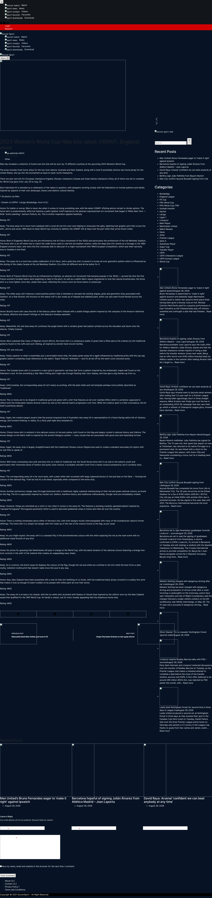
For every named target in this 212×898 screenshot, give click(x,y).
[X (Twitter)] (55, 614)
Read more (180, 362)
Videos (24, 43)
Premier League (167, 238)
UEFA (162, 252)
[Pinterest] (91, 614)
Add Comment (9, 838)
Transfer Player (167, 250)
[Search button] (189, 141)
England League (167, 196)
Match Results (166, 229)
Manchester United (168, 226)
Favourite (25, 46)
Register (9, 29)
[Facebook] (18, 614)
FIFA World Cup (167, 202)
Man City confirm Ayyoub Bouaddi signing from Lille (184, 179)
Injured (163, 211)
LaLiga (163, 214)
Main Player (165, 223)
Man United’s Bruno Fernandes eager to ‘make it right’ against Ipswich (33, 800)
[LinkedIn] (128, 614)
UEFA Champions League (171, 255)
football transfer (167, 208)
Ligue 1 (163, 217)
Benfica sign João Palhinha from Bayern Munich (182, 176)
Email (76, 828)
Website (148, 828)
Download (29, 49)
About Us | (10, 881)
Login (7, 26)
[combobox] (171, 143)
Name (5, 828)
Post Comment (8, 875)
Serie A (163, 241)
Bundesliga (165, 193)
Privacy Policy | (12, 886)
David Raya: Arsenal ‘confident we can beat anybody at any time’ (174, 800)
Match (24, 37)
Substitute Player (167, 244)
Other (7, 159)
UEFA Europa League (169, 258)
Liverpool (164, 220)
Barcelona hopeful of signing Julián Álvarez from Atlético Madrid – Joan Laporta (105, 800)
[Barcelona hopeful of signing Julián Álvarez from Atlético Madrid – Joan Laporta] (119, 770)
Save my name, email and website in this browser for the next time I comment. (38, 866)
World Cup (164, 261)
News (21, 40)
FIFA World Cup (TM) (169, 205)
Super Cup (164, 247)
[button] (183, 119)
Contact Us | (11, 884)
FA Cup (163, 199)
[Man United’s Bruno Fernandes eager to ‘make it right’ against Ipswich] (47, 770)
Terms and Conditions (15, 889)
